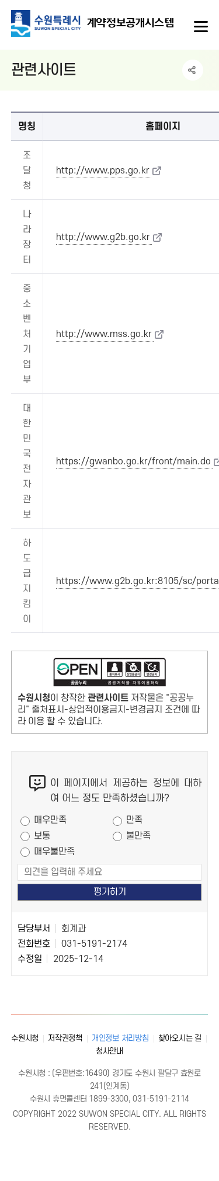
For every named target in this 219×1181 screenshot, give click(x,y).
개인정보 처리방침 (120, 1038)
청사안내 (109, 1051)
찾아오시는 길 (179, 1038)
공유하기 (192, 70)
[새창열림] (110, 674)
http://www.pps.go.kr (103, 170)
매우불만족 (54, 851)
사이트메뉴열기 (200, 27)
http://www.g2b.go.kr (103, 237)
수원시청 (25, 1038)
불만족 (138, 836)
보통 (42, 836)
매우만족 (50, 820)
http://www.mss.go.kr (104, 334)
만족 (134, 820)
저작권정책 (65, 1038)
